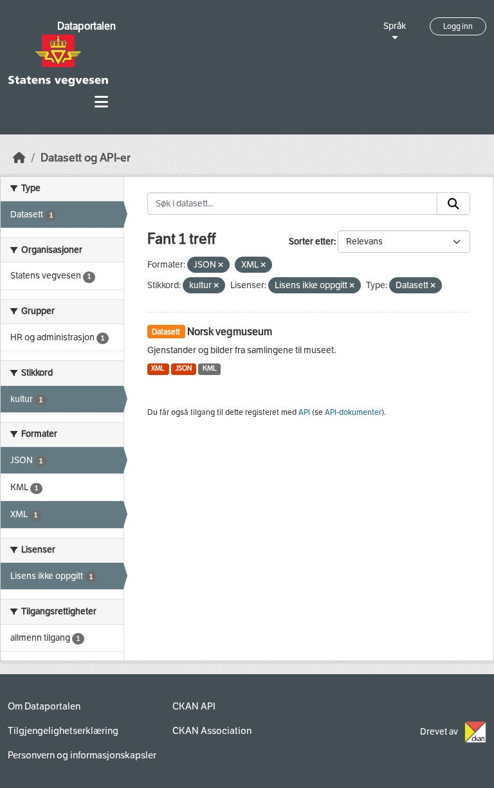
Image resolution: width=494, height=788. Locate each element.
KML (210, 368)
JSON (184, 368)
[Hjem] (19, 158)
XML (158, 368)
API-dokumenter (353, 412)
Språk (394, 26)
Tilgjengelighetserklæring (63, 731)
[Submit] (453, 203)
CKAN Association (212, 731)
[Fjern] (220, 265)
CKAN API (193, 706)
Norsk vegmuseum (229, 331)
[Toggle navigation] (101, 102)
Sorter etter (311, 241)
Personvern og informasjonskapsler (82, 755)
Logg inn (458, 26)
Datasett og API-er (86, 158)
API (304, 412)
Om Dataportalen (44, 706)
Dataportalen (86, 26)
